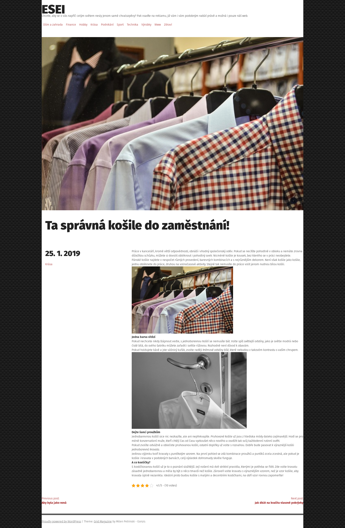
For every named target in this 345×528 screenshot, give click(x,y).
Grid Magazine (103, 521)
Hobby (83, 24)
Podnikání (107, 24)
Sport (120, 24)
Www (158, 24)
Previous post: (54, 500)
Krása (94, 24)
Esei (53, 9)
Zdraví (168, 24)
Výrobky (146, 24)
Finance (71, 24)
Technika (132, 24)
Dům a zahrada (53, 24)
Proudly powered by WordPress (61, 521)
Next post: (279, 500)
